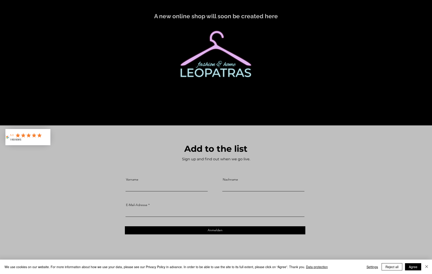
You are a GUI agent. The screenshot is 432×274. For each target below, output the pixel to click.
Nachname (230, 179)
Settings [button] (372, 267)
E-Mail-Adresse (136, 204)
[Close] (426, 266)
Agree (413, 267)
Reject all (391, 267)
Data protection (317, 267)
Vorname (132, 179)
